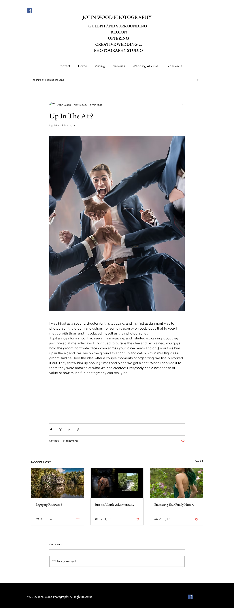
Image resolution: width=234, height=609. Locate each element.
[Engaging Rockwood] (57, 483)
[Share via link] (78, 429)
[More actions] (182, 105)
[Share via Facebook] (51, 429)
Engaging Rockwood (49, 504)
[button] (119, 66)
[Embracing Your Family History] (176, 483)
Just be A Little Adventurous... (114, 504)
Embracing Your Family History (174, 504)
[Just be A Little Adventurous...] (117, 483)
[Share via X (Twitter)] (60, 429)
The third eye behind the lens (47, 79)
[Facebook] (29, 10)
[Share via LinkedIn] (69, 429)
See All (199, 461)
